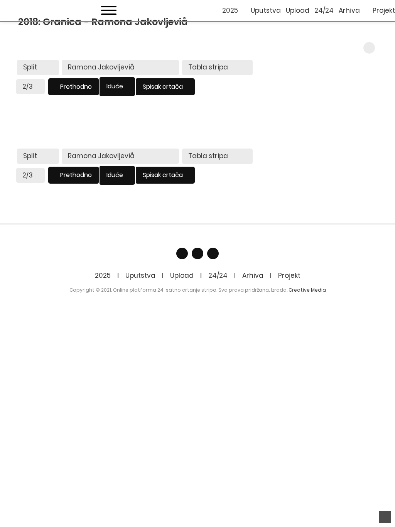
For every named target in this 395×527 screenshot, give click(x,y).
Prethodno (76, 86)
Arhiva (252, 275)
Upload (182, 275)
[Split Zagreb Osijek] (38, 67)
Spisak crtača (163, 86)
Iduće (114, 86)
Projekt (289, 275)
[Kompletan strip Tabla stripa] (217, 67)
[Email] (197, 253)
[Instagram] (213, 253)
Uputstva (140, 275)
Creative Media (307, 290)
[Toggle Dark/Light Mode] (369, 48)
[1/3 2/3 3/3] (30, 87)
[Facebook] (182, 253)
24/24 (218, 275)
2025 (103, 275)
